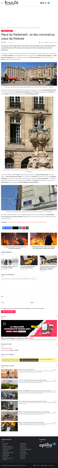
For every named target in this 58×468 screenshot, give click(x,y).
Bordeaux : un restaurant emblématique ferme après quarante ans (31, 422)
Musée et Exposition (7, 452)
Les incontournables (24, 449)
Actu (3, 30)
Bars (4, 445)
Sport (21, 456)
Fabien (5, 42)
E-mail (2, 302)
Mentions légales (44, 465)
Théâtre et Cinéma (6, 458)
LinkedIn (48, 3)
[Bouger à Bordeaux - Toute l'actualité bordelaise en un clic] (11, 3)
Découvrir (8, 27)
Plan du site (51, 465)
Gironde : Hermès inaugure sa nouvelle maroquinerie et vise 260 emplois (32, 401)
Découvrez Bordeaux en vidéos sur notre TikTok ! (17, 338)
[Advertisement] (29, 16)
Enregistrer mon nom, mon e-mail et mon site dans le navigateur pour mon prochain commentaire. (23, 308)
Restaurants (22, 453)
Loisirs (4, 450)
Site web (32, 302)
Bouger (21, 446)
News (7, 30)
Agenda (22, 443)
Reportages (5, 453)
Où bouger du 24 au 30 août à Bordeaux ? (26, 369)
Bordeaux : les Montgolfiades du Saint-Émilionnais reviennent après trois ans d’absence (35, 390)
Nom (2, 296)
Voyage (4, 459)
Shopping (5, 455)
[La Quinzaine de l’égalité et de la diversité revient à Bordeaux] (29, 260)
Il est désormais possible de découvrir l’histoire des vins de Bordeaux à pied (26, 222)
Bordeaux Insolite (6, 446)
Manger (22, 450)
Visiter (21, 458)
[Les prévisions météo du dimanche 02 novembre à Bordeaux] (9, 260)
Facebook (41, 3)
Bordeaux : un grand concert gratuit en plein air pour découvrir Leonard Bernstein (34, 411)
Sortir (12, 27)
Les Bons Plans (6, 449)
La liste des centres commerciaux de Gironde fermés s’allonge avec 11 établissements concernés (48, 268)
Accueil (3, 27)
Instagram (43, 3)
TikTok (46, 3)
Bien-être (22, 445)
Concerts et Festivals (7, 447)
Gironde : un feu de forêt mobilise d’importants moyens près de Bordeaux (32, 380)
